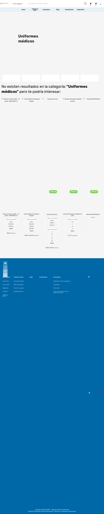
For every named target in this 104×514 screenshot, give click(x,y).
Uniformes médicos (19, 281)
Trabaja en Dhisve (5, 295)
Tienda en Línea (18, 277)
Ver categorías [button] (18, 3)
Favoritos (5, 291)
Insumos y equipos (19, 288)
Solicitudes (57, 284)
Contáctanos (69, 9)
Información (6, 277)
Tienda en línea (35, 9)
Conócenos (46, 9)
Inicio (23, 9)
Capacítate (80, 9)
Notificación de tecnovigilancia (62, 281)
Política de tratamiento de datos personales (40, 511)
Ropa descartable (18, 284)
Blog (57, 9)
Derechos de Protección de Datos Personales (61, 292)
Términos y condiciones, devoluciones (65, 511)
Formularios (57, 277)
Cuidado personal (18, 291)
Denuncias (56, 288)
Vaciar (11, 228)
